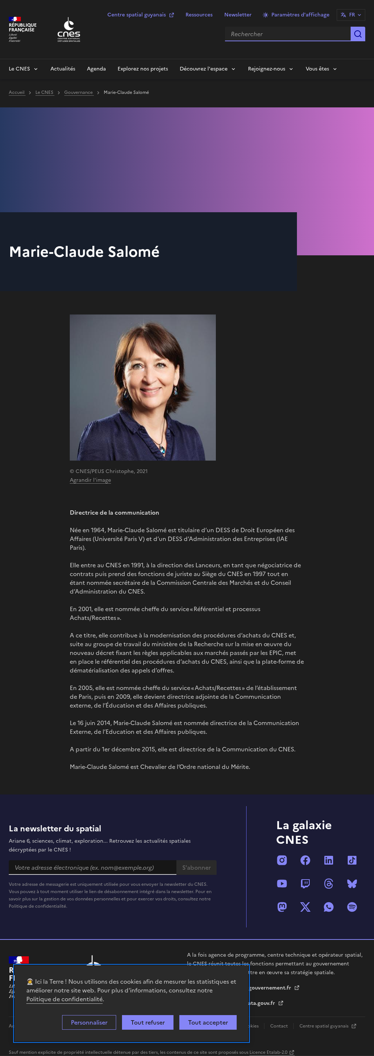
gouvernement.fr (271, 988)
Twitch (305, 883)
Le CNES (19, 69)
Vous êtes (317, 69)
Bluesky (352, 883)
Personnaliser (89, 1022)
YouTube (282, 883)
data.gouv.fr (260, 1003)
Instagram (282, 860)
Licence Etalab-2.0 (268, 1052)
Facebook (305, 860)
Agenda (96, 69)
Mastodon (282, 907)
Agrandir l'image (90, 480)
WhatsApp (328, 907)
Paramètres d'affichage (300, 15)
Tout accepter (208, 1022)
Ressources (199, 15)
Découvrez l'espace (204, 69)
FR (352, 15)
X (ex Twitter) (305, 907)
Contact (279, 1026)
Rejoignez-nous (266, 69)
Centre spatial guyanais (136, 15)
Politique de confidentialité (64, 999)
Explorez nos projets (143, 69)
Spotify (352, 907)
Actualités (62, 69)
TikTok (352, 860)
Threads (328, 883)
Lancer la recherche (358, 34)
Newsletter (238, 15)
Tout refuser (148, 1022)
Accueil (17, 92)
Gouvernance (79, 92)
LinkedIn (328, 860)
